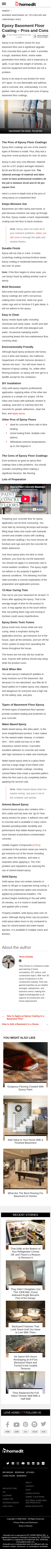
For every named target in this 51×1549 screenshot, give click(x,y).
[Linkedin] (20, 961)
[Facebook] (13, 1463)
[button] (25, 117)
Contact (30, 1486)
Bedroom (19, 1472)
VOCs (36, 845)
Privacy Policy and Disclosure (25, 1522)
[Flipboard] (38, 1463)
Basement (22, 1476)
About (29, 1483)
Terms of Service (25, 1526)
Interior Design (11, 1503)
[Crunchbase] (43, 1463)
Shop (28, 1490)
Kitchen (30, 1472)
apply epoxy (18, 413)
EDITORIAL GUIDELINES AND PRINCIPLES (36, 1501)
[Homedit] (25, 4)
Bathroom (8, 1472)
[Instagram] (18, 1463)
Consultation (32, 1493)
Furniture (8, 1499)
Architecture (10, 1488)
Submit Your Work (35, 1497)
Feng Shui (8, 1506)
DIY (4, 1492)
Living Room (9, 1476)
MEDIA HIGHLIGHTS (34, 1506)
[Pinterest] (28, 1463)
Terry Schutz (13, 35)
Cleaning (7, 1495)
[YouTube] (23, 1463)
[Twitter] (8, 1463)
